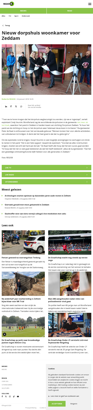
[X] (6, 396)
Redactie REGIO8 (8, 99)
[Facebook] (2, 396)
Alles (3, 16)
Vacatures (5, 388)
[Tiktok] (14, 396)
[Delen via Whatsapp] (21, 106)
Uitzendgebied (7, 385)
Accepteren (57, 404)
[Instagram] (10, 396)
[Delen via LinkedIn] (6, 106)
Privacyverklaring (30, 408)
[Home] (23, 4)
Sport (16, 16)
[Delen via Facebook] (11, 106)
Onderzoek (26, 16)
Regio (69, 11)
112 (10, 16)
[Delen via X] (16, 106)
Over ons (5, 381)
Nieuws (23, 11)
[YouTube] (18, 396)
